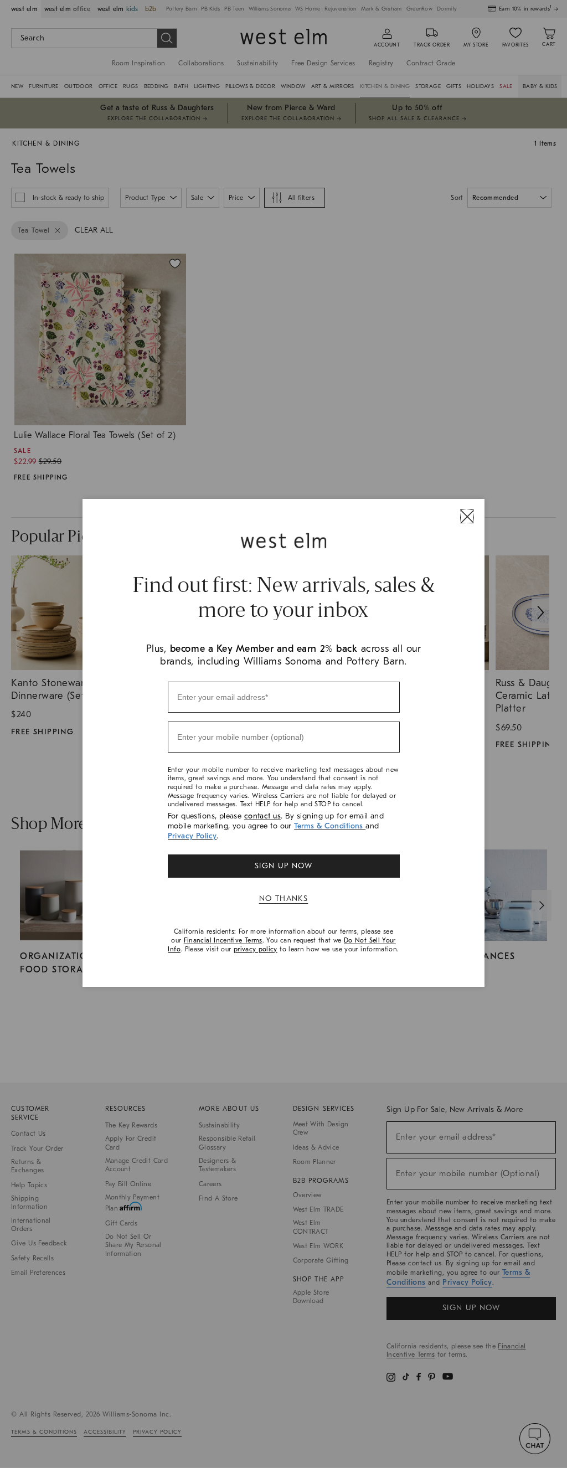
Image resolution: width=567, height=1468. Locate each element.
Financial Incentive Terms (223, 940)
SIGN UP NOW (283, 866)
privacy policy (255, 949)
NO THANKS (283, 898)
